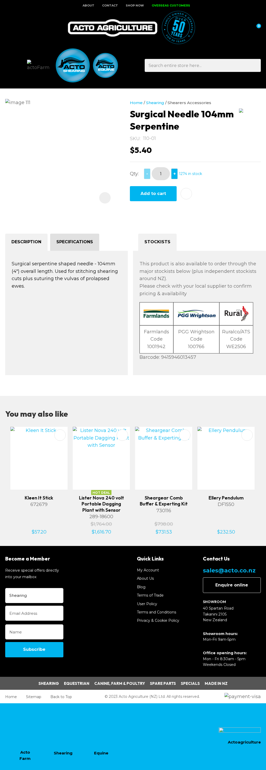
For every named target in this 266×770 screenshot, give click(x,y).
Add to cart (153, 193)
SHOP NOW (135, 5)
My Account (148, 570)
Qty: (134, 174)
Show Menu (8, 28)
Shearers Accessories (189, 102)
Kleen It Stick (39, 498)
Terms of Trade (150, 595)
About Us (145, 578)
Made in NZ (216, 683)
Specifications (74, 241)
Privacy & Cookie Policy (158, 620)
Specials (190, 683)
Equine (101, 753)
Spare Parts (163, 683)
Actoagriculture (244, 742)
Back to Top (61, 696)
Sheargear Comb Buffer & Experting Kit (164, 501)
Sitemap (33, 696)
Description (26, 241)
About (88, 5)
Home (136, 102)
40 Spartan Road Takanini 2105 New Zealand (218, 614)
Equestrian (76, 683)
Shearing (155, 102)
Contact (110, 5)
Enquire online (231, 585)
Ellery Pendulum (226, 498)
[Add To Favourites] (186, 193)
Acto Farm (25, 755)
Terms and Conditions (156, 612)
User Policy (147, 604)
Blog (141, 587)
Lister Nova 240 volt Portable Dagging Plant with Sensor (101, 504)
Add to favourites (60, 435)
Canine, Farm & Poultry (119, 683)
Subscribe (34, 649)
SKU (135, 138)
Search (254, 65)
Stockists (157, 241)
